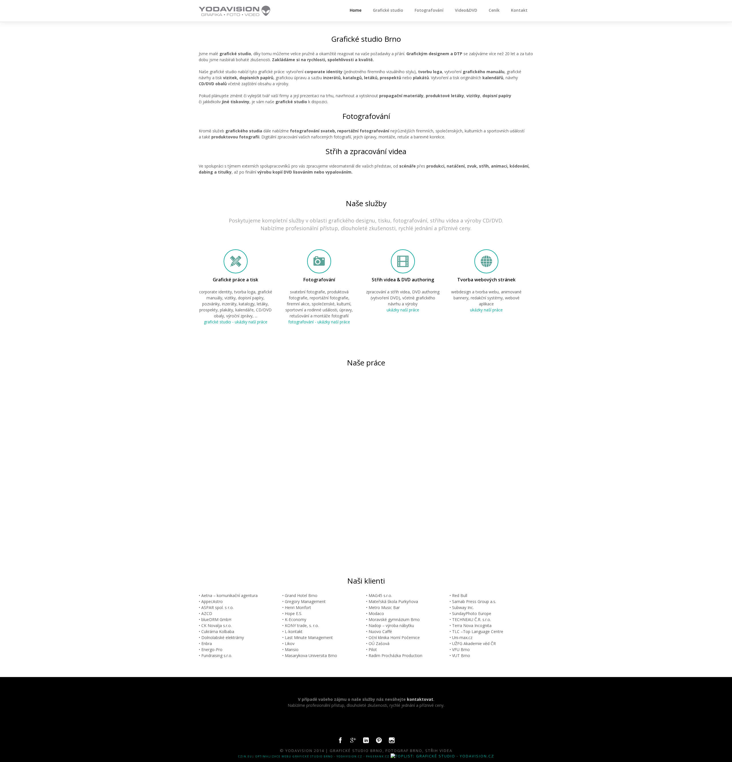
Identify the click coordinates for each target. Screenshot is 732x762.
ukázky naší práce (403, 310)
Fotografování (429, 10)
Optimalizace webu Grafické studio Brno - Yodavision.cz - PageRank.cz (322, 756)
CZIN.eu (245, 756)
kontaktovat (420, 699)
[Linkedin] (366, 741)
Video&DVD (466, 10)
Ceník (494, 10)
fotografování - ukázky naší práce (319, 322)
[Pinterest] (379, 741)
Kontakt (519, 10)
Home (355, 10)
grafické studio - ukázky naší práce (235, 322)
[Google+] (353, 741)
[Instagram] (392, 741)
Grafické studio (388, 10)
